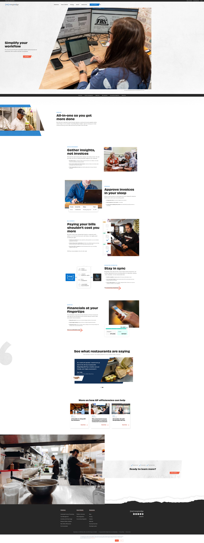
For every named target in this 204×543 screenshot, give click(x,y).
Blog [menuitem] (90, 520)
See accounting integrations (111, 287)
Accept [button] (117, 540)
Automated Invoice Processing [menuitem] (67, 520)
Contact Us (141, 523)
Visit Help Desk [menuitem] (196, 0)
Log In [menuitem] (201, 0)
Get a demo (94, 4)
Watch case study (87, 384)
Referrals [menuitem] (91, 527)
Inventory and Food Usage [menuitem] (66, 525)
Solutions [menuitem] (56, 4)
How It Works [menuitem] (64, 4)
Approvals (97, 95)
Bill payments (104, 95)
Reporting (124, 95)
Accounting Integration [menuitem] (82, 525)
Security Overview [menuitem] (93, 530)
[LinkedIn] (134, 520)
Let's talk (27, 56)
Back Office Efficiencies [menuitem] (66, 530)
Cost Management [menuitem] (65, 523)
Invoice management (89, 95)
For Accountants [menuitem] (64, 532)
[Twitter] (136, 520)
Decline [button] (121, 540)
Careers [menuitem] (91, 525)
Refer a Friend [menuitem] (189, 0)
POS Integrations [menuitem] (80, 523)
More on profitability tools (73, 329)
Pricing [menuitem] (72, 4)
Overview (80, 95)
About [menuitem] (77, 4)
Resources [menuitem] (84, 4)
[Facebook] (138, 520)
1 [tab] (101, 393)
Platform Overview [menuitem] (81, 520)
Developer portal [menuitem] (93, 532)
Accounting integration (114, 95)
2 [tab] (102, 393)
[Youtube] (142, 520)
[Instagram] (140, 520)
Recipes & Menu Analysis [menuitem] (66, 527)
